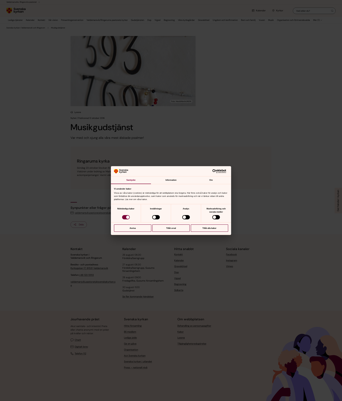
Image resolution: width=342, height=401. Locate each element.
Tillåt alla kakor (209, 228)
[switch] (156, 217)
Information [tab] (171, 180)
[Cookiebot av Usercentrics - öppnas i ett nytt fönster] (216, 171)
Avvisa (133, 228)
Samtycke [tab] (131, 180)
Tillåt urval (171, 228)
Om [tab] (211, 180)
